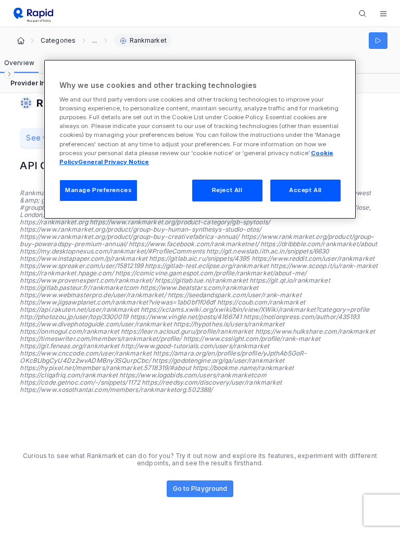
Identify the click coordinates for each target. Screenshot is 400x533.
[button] (383, 13)
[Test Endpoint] (378, 40)
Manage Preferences (98, 190)
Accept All (305, 190)
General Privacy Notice (113, 162)
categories (58, 40)
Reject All (227, 190)
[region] (200, 139)
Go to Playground (200, 488)
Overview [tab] (19, 63)
